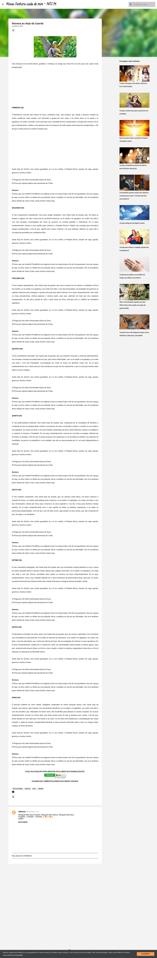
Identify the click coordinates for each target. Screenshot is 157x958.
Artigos (27, 788)
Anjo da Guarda (18, 788)
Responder (22, 822)
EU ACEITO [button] (145, 954)
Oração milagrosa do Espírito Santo (132, 223)
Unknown (22, 811)
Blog (34, 788)
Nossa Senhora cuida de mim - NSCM (31, 4)
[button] (13, 30)
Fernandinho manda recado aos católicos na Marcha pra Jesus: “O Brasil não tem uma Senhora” (134, 196)
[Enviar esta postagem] (13, 792)
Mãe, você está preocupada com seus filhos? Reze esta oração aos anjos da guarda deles (133, 305)
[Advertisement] (55, 87)
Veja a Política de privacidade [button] (13, 955)
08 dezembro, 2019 (33, 811)
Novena (40, 788)
